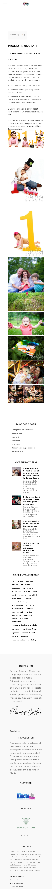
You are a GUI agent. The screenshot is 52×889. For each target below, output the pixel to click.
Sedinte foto (17, 451)
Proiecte (16, 444)
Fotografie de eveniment (23, 430)
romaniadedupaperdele (24, 625)
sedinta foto (30, 629)
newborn (29, 608)
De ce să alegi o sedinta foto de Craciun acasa (31, 523)
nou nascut (17, 612)
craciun (22, 595)
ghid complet (17, 605)
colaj (14, 595)
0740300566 (17, 883)
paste (14, 618)
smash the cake (29, 633)
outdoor (29, 612)
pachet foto (16, 615)
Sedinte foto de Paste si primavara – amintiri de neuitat (31, 548)
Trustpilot (15, 731)
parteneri (28, 615)
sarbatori (16, 629)
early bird (33, 595)
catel (35, 591)
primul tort (16, 622)
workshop (32, 640)
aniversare (28, 588)
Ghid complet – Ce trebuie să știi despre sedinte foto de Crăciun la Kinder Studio (31, 473)
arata (22, 35)
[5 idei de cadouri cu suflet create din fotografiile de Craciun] (16, 500)
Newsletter (17, 433)
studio (15, 636)
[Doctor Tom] (26, 833)
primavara (24, 618)
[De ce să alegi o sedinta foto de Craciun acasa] (16, 524)
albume (15, 584)
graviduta (30, 605)
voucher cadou (18, 640)
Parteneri (16, 441)
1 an (13, 581)
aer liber (30, 581)
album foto (25, 584)
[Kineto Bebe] (26, 806)
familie (28, 598)
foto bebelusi (18, 602)
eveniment (17, 598)
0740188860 (17, 887)
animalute (16, 588)
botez (27, 591)
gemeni (29, 602)
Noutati (15, 437)
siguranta (16, 633)
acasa (20, 581)
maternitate (17, 608)
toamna (24, 637)
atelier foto (16, 591)
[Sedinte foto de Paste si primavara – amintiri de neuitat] (16, 546)
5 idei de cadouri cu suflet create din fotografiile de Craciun (31, 500)
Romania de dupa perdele (23, 448)
